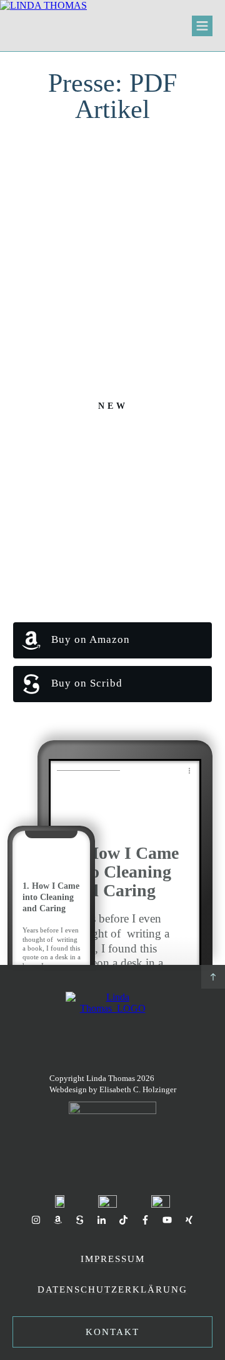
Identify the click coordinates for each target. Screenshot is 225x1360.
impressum (113, 1259)
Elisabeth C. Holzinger (137, 1089)
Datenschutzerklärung (113, 1289)
